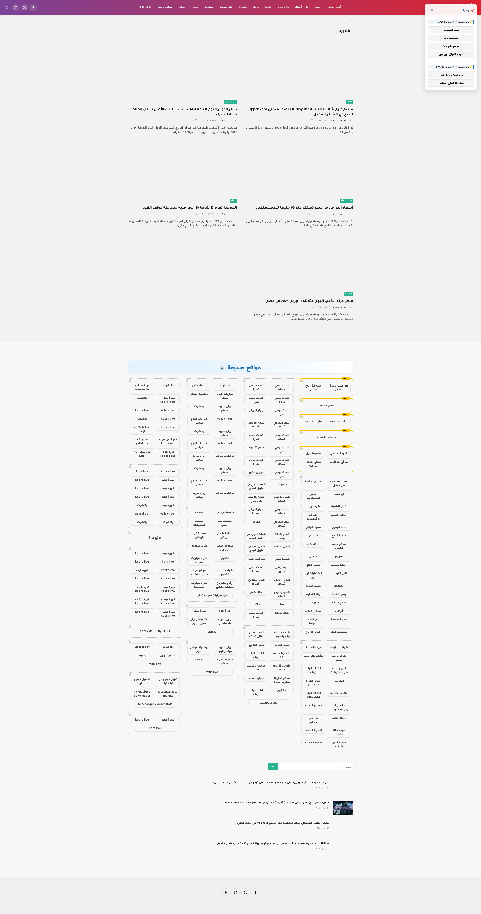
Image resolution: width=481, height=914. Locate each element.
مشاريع (282, 690)
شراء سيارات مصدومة (199, 584)
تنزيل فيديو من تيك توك (167, 681)
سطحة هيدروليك (199, 523)
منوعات (242, 7)
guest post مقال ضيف (256, 634)
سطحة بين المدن (225, 523)
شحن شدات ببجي (282, 536)
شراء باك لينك (339, 647)
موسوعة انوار (339, 631)
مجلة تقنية (339, 717)
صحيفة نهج (339, 535)
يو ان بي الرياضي (313, 719)
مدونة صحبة (339, 619)
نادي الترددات (339, 573)
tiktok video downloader (142, 693)
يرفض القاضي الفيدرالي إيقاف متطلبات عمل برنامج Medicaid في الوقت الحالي (283, 823)
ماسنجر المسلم (326, 437)
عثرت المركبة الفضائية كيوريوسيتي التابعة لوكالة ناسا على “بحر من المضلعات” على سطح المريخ (270, 783)
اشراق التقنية (313, 481)
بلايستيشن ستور (281, 569)
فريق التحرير (339, 121)
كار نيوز (313, 535)
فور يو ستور (256, 472)
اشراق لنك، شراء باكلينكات (339, 670)
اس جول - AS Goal (142, 453)
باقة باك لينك (338, 421)
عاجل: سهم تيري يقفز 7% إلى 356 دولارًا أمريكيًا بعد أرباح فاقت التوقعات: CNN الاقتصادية (277, 803)
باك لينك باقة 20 (281, 655)
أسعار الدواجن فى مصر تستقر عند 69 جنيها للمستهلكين (304, 208)
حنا (282, 604)
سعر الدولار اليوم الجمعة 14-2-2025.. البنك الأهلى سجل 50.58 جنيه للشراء (185, 112)
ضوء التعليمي (338, 453)
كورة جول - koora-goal (167, 399)
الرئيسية (349, 20)
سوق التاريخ (256, 644)
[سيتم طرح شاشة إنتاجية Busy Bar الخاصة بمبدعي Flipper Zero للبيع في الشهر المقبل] (298, 73)
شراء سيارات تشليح (225, 572)
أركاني (339, 611)
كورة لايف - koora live (168, 589)
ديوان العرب (256, 678)
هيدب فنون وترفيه (339, 744)
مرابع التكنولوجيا (313, 496)
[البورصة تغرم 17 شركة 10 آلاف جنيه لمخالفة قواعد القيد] (182, 171)
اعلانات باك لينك (256, 692)
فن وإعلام (283, 7)
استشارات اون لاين (313, 575)
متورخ (339, 556)
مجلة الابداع (313, 564)
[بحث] (7, 7)
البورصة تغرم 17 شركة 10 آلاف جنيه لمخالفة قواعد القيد (190, 208)
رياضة (318, 7)
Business (145, 7)
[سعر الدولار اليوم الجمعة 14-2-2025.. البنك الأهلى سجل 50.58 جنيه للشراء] (182, 73)
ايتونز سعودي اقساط (282, 424)
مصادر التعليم (313, 705)
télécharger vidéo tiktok (155, 704)
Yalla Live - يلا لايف (142, 429)
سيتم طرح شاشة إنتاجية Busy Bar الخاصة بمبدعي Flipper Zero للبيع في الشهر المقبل (300, 112)
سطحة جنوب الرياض (224, 547)
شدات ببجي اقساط (282, 387)
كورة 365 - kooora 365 (167, 453)
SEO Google (313, 421)
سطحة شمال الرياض (224, 535)
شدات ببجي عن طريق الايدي (256, 486)
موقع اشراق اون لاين (313, 463)
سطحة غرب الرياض (199, 535)
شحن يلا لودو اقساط (256, 424)
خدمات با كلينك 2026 (256, 667)
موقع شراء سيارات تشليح (199, 572)
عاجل (256, 7)
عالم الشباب (326, 405)
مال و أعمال (302, 7)
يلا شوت (225, 385)
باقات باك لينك (313, 655)
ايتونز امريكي (256, 410)
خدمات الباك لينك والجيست (282, 634)
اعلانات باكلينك (269, 702)
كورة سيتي (199, 610)
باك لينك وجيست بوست (339, 707)
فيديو (196, 7)
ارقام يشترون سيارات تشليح (225, 584)
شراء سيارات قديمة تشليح (212, 595)
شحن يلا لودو (282, 546)
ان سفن (339, 494)
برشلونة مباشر (199, 394)
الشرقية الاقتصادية (313, 516)
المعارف (339, 585)
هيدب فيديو (313, 585)
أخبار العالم (334, 7)
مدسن (313, 556)
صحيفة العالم (313, 742)
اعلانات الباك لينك (313, 670)
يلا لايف (212, 631)
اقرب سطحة (199, 545)
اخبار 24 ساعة (313, 730)
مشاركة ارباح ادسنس (313, 387)
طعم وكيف (339, 602)
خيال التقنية (338, 506)
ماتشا (256, 604)
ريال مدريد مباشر (224, 408)
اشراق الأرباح (313, 631)
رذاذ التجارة (313, 594)
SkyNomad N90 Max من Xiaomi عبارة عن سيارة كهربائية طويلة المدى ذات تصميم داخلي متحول (273, 843)
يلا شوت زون (167, 655)
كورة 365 (224, 610)
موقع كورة (155, 537)
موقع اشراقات (339, 461)
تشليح (225, 558)
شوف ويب (313, 506)
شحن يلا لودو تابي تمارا (256, 499)
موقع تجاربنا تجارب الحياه (282, 680)
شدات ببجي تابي (256, 399)
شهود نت (313, 602)
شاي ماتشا (282, 613)
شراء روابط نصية (339, 657)
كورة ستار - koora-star (142, 387)
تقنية (268, 7)
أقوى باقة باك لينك (282, 667)
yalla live (212, 672)
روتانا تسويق (339, 564)
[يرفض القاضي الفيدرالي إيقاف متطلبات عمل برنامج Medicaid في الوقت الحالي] (343, 828)
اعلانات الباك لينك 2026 (313, 695)
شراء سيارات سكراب (199, 560)
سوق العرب (282, 644)
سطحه (199, 512)
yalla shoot (199, 385)
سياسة (209, 7)
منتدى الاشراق (339, 693)
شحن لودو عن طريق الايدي (256, 548)
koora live (142, 410)
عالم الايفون (339, 527)
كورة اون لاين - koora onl (168, 441)
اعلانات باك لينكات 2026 (155, 631)
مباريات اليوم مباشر (225, 395)
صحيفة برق (313, 453)
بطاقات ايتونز (256, 558)
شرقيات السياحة (313, 621)
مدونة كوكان (313, 527)
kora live (142, 471)
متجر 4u (282, 484)
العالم (182, 7)
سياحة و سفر (165, 7)
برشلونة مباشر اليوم (199, 649)
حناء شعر (256, 592)
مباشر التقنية (313, 611)
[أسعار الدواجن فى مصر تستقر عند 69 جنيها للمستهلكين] (298, 171)
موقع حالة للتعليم (338, 732)
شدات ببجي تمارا (256, 387)
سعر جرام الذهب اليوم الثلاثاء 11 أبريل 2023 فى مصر (310, 301)
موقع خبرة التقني (339, 546)
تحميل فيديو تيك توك (142, 681)
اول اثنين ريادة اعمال (339, 387)
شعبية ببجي (282, 558)
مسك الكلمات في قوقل (339, 483)
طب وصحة (226, 7)
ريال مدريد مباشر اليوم (225, 649)
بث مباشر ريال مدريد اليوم (199, 621)
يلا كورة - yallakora (142, 441)
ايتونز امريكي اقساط (256, 511)
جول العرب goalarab (224, 621)
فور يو (256, 521)
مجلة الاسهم (338, 514)
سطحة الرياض (225, 512)
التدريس (339, 680)
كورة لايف (168, 479)
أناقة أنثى (313, 544)
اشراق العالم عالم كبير (313, 682)
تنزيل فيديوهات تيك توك (167, 693)
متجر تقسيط (256, 447)
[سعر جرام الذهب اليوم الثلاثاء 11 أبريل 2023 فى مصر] (298, 265)
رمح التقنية (339, 594)
